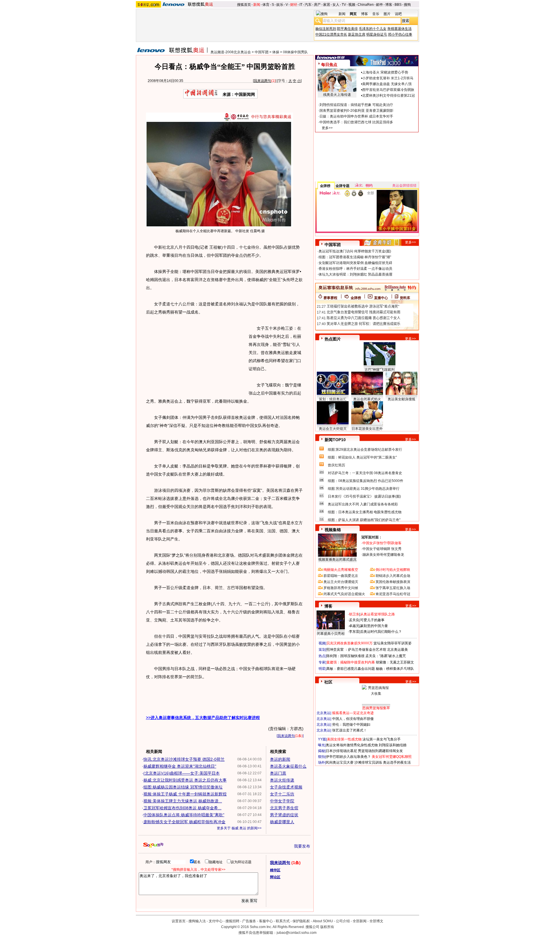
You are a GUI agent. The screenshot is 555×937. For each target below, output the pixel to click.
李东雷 (354, 632)
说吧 (398, 14)
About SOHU (323, 921)
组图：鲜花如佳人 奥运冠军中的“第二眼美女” (362, 457)
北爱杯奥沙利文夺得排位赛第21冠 (388, 95)
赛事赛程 (330, 298)
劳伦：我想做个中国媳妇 (351, 725)
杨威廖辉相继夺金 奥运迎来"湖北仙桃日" (179, 766)
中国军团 (262, 52)
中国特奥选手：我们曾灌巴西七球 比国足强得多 (356, 122)
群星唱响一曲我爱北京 (340, 576)
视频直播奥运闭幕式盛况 (337, 560)
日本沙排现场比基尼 (341, 751)
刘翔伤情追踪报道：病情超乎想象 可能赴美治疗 (356, 105)
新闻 (256, 5)
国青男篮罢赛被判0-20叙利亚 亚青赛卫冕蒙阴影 (356, 111)
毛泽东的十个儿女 (372, 29)
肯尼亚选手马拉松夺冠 (392, 594)
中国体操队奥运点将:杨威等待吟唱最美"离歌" (183, 815)
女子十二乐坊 (282, 794)
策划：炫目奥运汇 (333, 399)
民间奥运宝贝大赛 (340, 762)
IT (300, 5)
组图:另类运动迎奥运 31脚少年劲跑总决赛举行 (363, 489)
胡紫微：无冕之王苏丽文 (395, 662)
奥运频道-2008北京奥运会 (230, 52)
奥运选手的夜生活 (397, 762)
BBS (398, 5)
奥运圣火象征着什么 (288, 766)
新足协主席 (356, 34)
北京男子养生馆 (284, 808)
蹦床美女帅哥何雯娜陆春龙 (383, 555)
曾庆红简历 (336, 465)
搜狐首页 (244, 5)
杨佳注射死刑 (325, 29)
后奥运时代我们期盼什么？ (381, 632)
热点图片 (333, 339)
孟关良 (354, 620)
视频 (351, 5)
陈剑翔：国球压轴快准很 (345, 656)
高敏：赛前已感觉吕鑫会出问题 (350, 669)
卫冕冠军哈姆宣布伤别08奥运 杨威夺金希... (182, 808)
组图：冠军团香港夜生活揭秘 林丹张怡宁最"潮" (355, 257)
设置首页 (179, 921)
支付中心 (216, 921)
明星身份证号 (376, 34)
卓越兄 (354, 626)
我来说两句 (262, 81)
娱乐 (279, 5)
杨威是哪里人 (282, 821)
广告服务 (249, 921)
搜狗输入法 (197, 921)
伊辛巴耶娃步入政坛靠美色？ (348, 757)
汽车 (308, 5)
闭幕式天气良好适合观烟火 (344, 594)
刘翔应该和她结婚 (392, 745)
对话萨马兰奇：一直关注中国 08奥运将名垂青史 (365, 473)
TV (344, 5)
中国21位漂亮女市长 (331, 34)
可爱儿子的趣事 (372, 620)
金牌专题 (342, 186)
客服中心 (266, 921)
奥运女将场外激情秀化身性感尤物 (352, 745)
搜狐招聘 (232, 921)
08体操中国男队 (295, 52)
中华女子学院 (282, 801)
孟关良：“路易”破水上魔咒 (385, 656)
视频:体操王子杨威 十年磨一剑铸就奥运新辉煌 (185, 794)
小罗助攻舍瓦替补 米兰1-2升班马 (387, 78)
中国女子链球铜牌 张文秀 (382, 549)
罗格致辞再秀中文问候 (340, 588)
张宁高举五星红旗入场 (392, 588)
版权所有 (327, 927)
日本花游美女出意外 (367, 429)
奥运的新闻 (280, 759)
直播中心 (381, 298)
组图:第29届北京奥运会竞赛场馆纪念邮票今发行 (365, 450)
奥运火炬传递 (282, 780)
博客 (388, 5)
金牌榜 (325, 186)
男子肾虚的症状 (284, 815)
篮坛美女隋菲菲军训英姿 (392, 643)
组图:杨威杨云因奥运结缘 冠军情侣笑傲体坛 (183, 787)
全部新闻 (360, 921)
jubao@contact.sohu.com (297, 933)
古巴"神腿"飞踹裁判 (380, 370)
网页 (353, 14)
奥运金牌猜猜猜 (404, 186)
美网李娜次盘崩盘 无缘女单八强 (387, 84)
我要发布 (302, 846)
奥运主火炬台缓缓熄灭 (340, 582)
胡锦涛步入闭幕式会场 (392, 576)
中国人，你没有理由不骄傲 (353, 719)
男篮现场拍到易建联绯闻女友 (380, 751)
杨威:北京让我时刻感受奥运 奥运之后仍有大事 (185, 780)
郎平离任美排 (347, 29)
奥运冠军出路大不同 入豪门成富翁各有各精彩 (363, 504)
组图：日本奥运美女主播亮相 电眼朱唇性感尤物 (365, 512)
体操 (275, 52)
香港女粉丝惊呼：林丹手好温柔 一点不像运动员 (355, 269)
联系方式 (283, 921)
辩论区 (275, 877)
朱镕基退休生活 (399, 29)
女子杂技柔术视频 (286, 787)
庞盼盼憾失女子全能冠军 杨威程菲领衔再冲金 (184, 821)
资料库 (405, 298)
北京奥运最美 (397, 650)
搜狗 (407, 5)
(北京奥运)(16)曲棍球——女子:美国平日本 (181, 773)
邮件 (379, 5)
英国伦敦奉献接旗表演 (392, 582)
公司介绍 (343, 921)
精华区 (275, 870)
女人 (335, 5)
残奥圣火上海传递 (337, 95)
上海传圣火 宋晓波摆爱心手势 (385, 72)
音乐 (375, 14)
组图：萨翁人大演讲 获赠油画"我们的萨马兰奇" (364, 520)
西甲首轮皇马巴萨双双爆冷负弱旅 (388, 90)
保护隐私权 (301, 921)
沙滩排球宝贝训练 (368, 762)
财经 (293, 5)
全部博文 (376, 921)
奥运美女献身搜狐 (401, 399)
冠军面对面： (371, 537)
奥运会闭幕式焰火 (367, 399)
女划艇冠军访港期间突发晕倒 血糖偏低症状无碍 (355, 263)
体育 (265, 5)
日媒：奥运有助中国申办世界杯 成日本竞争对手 (356, 116)
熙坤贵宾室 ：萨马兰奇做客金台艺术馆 (356, 650)
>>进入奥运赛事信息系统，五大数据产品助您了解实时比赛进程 (203, 717)
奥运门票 (278, 773)
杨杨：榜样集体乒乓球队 (395, 669)
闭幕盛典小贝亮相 (331, 634)
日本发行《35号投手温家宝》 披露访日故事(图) (364, 496)
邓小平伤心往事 (400, 34)
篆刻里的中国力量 (374, 626)
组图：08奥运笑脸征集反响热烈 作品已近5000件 (365, 481)
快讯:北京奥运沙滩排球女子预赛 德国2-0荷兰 (184, 759)
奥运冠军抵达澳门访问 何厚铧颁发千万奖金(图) (355, 251)
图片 (387, 14)
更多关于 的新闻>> (239, 828)
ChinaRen (366, 5)
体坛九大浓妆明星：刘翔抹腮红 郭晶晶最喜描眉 (355, 274)
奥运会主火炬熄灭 (333, 429)
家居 (326, 5)
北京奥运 (323, 713)
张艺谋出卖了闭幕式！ (349, 730)
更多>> (327, 128)
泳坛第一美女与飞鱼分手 (381, 739)
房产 (317, 5)
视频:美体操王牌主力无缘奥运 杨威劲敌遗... (182, 801)
